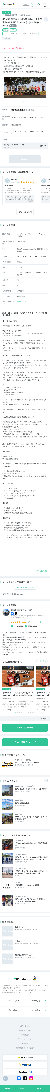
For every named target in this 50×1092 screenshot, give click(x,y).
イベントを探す (13, 1001)
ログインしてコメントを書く (25, 587)
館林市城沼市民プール (23, 955)
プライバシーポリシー (25, 1039)
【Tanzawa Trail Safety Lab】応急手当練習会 (31, 844)
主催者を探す (37, 1001)
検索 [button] (32, 6)
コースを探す (37, 1010)
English (26, 4)
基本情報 (8, 1088)
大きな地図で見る (41, 571)
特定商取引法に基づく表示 (25, 1048)
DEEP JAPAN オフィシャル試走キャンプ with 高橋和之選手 (31, 818)
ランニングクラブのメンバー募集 (27, 762)
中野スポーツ (20, 941)
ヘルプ (25, 1021)
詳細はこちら (21, 301)
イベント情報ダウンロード (25, 742)
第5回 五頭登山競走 (22, 803)
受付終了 (39, 1088)
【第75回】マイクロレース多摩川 (27, 885)
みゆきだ (14, 179)
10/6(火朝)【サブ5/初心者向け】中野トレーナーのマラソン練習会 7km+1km (31, 900)
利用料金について (25, 1030)
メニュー (44, 6)
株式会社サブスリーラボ (21, 610)
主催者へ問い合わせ (25, 728)
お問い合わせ (25, 1026)
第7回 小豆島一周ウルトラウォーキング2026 (31, 789)
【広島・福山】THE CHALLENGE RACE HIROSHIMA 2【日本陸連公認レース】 (31, 872)
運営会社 (25, 1044)
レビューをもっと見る (25, 212)
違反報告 (44, 719)
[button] (23, 101)
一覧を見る (42, 661)
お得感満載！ (10, 185)
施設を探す (13, 1010)
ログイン (38, 6)
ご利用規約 (25, 1035)
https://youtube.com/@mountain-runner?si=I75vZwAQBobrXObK (29, 617)
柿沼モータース (20, 927)
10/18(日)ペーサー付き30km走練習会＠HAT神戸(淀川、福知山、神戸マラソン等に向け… (31, 858)
